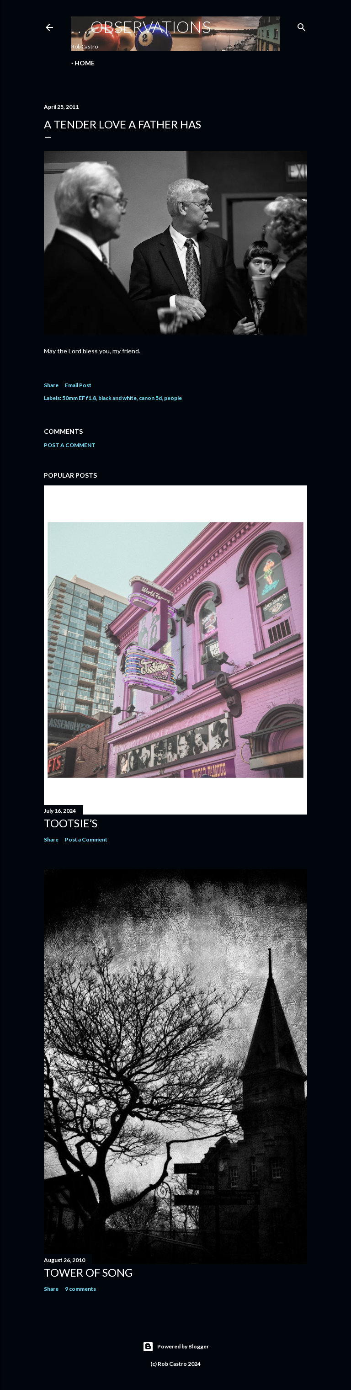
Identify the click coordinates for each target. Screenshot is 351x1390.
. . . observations (141, 26)
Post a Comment (70, 445)
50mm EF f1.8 (79, 397)
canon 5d (150, 397)
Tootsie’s (70, 823)
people (173, 397)
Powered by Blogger (183, 1346)
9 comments (80, 1288)
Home (84, 63)
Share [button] (51, 385)
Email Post (78, 385)
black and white (117, 397)
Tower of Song (88, 1272)
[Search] (301, 25)
